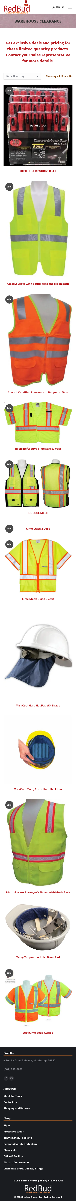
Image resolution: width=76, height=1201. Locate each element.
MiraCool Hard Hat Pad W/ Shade (38, 705)
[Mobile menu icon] (70, 7)
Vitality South (55, 1180)
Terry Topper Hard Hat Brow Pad (38, 957)
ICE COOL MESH (38, 512)
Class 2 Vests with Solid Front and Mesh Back (38, 283)
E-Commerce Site (23, 1180)
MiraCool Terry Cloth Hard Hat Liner (38, 789)
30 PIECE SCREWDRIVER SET (38, 170)
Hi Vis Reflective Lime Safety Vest (38, 448)
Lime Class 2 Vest (38, 528)
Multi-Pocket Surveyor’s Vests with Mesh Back (38, 892)
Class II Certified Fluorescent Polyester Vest (38, 392)
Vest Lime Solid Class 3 (38, 1032)
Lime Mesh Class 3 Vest (38, 598)
